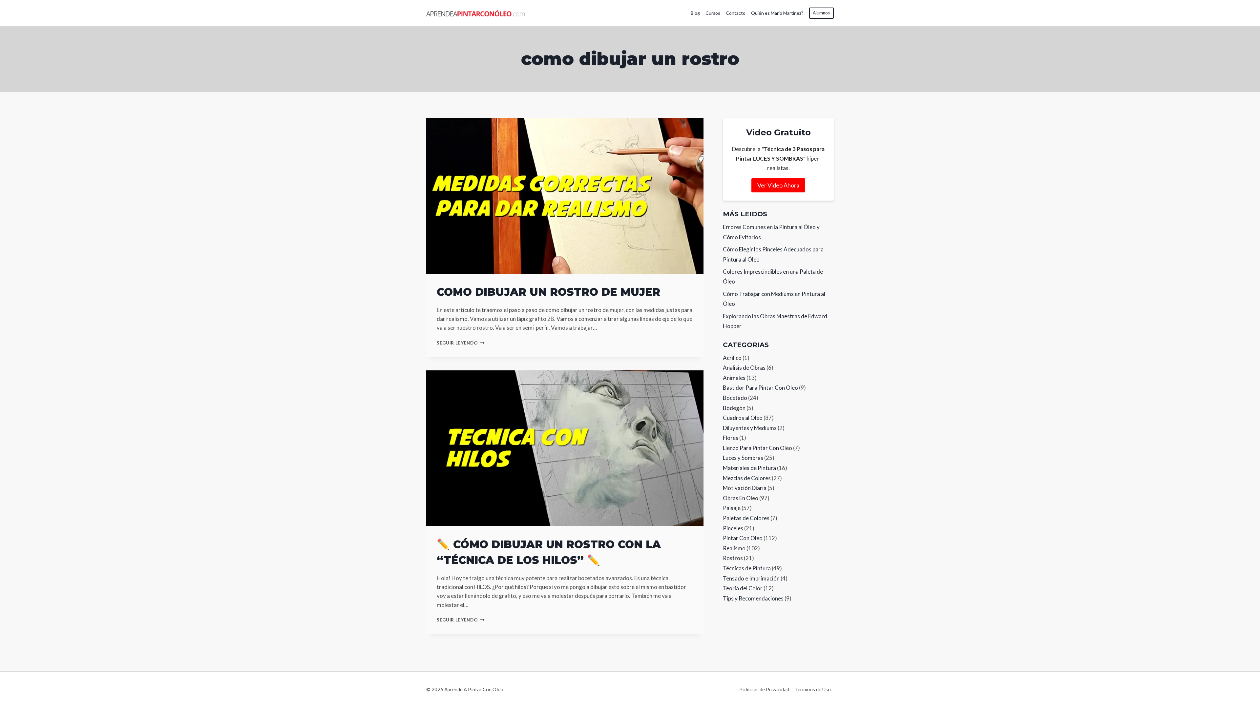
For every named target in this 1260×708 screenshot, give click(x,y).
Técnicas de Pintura (747, 568)
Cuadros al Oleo (743, 417)
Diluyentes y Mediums (750, 427)
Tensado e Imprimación (751, 578)
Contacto (736, 13)
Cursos (712, 13)
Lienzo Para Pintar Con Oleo (757, 447)
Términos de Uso (813, 689)
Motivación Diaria (744, 487)
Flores (730, 437)
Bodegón (734, 407)
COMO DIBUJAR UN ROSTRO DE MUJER (548, 291)
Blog (695, 13)
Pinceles (733, 528)
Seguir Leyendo (461, 342)
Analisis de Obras (744, 367)
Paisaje (732, 507)
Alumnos (821, 12)
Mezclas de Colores (747, 478)
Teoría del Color (743, 588)
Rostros (733, 558)
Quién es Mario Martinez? (777, 13)
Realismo (734, 548)
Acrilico (732, 357)
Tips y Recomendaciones (753, 598)
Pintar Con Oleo (743, 538)
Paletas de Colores (746, 518)
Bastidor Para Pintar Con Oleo (760, 387)
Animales (734, 377)
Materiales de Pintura (749, 467)
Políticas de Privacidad (764, 689)
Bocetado (735, 397)
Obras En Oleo (740, 498)
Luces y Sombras (743, 457)
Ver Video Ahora (778, 185)
